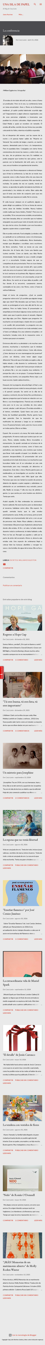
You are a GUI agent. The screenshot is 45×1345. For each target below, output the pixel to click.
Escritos (14, 560)
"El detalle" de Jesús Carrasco (19, 1055)
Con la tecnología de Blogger (24, 1335)
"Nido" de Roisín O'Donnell (19, 1195)
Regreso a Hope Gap (14, 634)
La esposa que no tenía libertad (20, 840)
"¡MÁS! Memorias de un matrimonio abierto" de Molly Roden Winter (19, 1266)
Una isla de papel (16, 4)
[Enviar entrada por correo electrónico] (4, 565)
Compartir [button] (8, 568)
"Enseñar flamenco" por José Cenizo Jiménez (18, 911)
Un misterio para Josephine (18, 772)
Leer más (38, 660)
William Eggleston (27, 560)
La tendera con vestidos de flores (21, 1125)
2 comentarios (22, 798)
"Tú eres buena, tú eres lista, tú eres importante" (20, 703)
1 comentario (21, 660)
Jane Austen (8, 14)
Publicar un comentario (12, 585)
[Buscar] (34, 4)
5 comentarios (22, 731)
